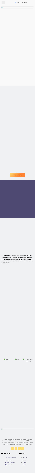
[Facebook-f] (12, 448)
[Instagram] (16, 448)
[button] (3, 2)
